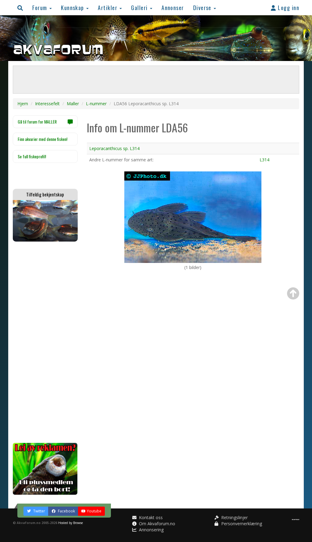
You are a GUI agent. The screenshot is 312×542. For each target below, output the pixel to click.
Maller (73, 103)
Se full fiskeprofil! (32, 156)
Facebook (66, 511)
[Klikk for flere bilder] (192, 216)
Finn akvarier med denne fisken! (42, 139)
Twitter (38, 511)
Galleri (140, 7)
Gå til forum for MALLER (37, 121)
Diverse (203, 7)
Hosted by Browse (70, 523)
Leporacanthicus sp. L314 (114, 148)
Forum (40, 7)
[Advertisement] (45, 342)
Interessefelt (47, 103)
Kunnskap (73, 7)
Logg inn (287, 7)
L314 (264, 160)
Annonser (172, 7)
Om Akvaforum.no (156, 523)
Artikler (108, 7)
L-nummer (96, 103)
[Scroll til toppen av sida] (293, 293)
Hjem (22, 103)
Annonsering (151, 530)
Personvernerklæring (241, 523)
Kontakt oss (150, 517)
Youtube (94, 511)
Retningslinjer (234, 517)
